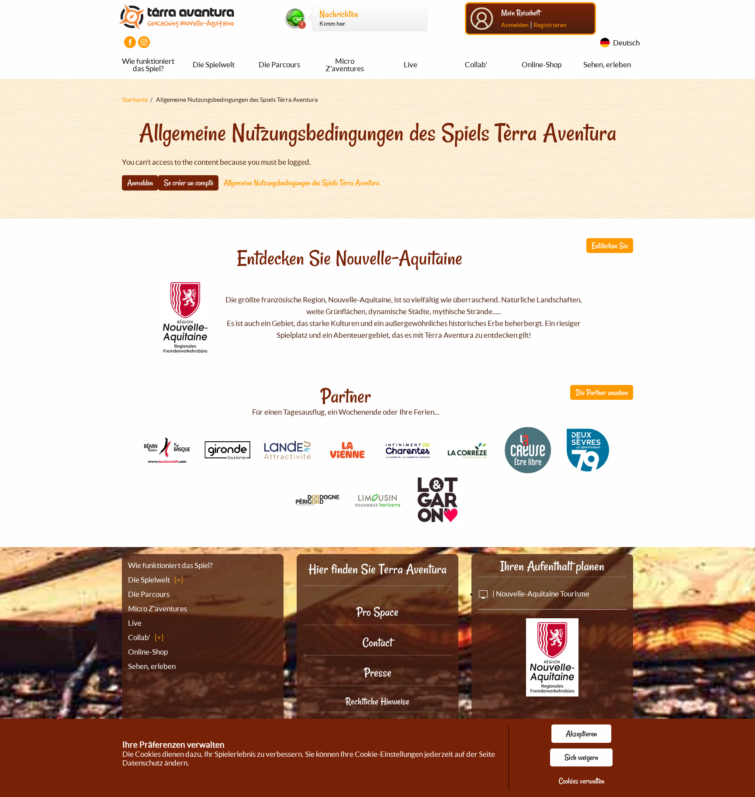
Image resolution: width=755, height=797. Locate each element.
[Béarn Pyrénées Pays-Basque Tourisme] (167, 458)
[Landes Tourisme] (287, 454)
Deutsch (626, 42)
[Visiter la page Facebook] (130, 42)
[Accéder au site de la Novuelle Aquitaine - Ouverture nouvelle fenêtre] (552, 690)
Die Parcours (279, 64)
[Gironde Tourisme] (227, 454)
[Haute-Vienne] (377, 505)
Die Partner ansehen (601, 392)
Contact (377, 642)
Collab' (476, 64)
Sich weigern (581, 757)
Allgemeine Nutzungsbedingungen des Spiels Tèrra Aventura (301, 182)
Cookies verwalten (581, 781)
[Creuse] (527, 468)
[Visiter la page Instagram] (144, 42)
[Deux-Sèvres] (588, 468)
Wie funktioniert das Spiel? (148, 65)
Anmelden (515, 24)
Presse (377, 673)
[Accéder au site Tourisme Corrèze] (468, 454)
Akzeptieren (581, 733)
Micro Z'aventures (345, 65)
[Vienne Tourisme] (347, 459)
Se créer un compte (188, 182)
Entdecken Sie (610, 245)
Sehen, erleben (607, 64)
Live (410, 64)
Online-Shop (541, 64)
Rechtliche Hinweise (377, 701)
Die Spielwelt (214, 64)
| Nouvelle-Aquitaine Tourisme (540, 593)
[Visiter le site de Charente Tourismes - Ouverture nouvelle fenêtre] (407, 454)
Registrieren (550, 24)
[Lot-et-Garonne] (437, 521)
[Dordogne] (317, 502)
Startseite (135, 99)
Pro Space (377, 612)
